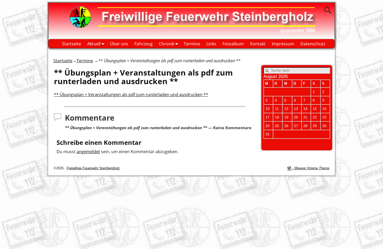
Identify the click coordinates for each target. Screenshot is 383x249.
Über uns (119, 44)
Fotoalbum (233, 44)
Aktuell (94, 44)
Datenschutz (312, 44)
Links (211, 44)
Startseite (71, 44)
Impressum (283, 44)
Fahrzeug (143, 44)
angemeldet (88, 151)
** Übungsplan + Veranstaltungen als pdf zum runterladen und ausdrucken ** (131, 94)
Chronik (166, 44)
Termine (192, 44)
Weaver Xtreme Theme (311, 168)
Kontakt (257, 44)
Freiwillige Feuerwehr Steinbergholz (93, 168)
